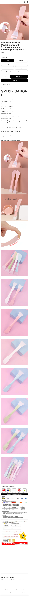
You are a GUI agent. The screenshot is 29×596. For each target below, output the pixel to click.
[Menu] (1, 2)
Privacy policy (10, 592)
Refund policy (4, 592)
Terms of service (17, 592)
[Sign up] (25, 584)
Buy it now (14, 80)
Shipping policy (24, 592)
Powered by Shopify (20, 589)
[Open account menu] (24, 2)
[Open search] (4, 2)
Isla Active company (12, 589)
